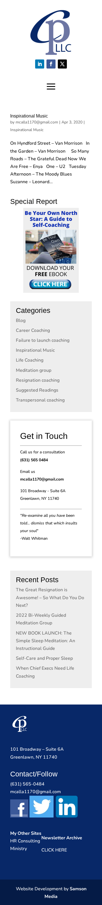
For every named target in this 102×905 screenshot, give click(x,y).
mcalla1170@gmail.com (37, 122)
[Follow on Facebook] (51, 64)
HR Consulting (25, 841)
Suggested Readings (37, 390)
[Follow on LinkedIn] (39, 64)
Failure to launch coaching (42, 340)
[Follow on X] (62, 64)
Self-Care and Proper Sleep (44, 658)
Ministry (18, 849)
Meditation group (33, 370)
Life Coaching (29, 360)
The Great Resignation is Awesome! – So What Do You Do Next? (50, 597)
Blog (21, 320)
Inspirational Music (29, 116)
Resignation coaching (38, 380)
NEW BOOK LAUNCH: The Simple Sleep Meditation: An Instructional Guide (45, 641)
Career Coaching (33, 330)
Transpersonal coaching (40, 400)
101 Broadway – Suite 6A (37, 749)
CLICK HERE (54, 850)
